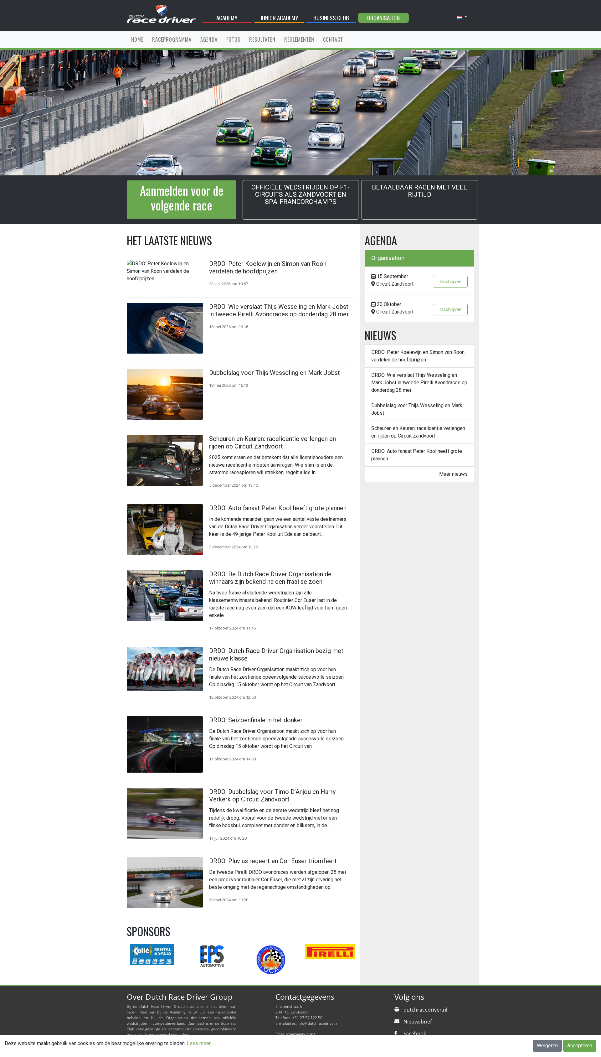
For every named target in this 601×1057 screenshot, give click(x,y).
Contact (333, 39)
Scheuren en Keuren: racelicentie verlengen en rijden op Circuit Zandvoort (418, 432)
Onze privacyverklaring (295, 1034)
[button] (462, 17)
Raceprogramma (172, 39)
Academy (227, 17)
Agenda (209, 39)
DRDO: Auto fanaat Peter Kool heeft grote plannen (416, 455)
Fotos (233, 39)
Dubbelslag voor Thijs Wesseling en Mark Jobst (416, 409)
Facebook (414, 1033)
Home (137, 39)
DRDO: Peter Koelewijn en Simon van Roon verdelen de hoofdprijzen (418, 356)
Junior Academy (279, 17)
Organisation (383, 17)
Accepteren (579, 1046)
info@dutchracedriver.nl (318, 1023)
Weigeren (547, 1046)
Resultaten (262, 39)
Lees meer (199, 1043)
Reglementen (299, 39)
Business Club (331, 17)
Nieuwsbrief (417, 1021)
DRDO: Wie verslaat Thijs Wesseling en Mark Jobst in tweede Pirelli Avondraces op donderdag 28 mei (419, 382)
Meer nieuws (453, 474)
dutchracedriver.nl (425, 1009)
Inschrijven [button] (450, 281)
